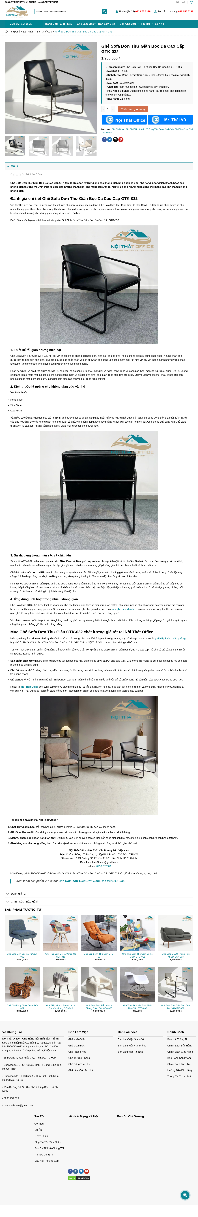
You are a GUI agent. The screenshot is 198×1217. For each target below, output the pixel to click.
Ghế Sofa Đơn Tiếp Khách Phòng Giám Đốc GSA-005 (99, 1007)
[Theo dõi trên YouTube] (86, 1171)
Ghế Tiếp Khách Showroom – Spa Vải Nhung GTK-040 (60, 1007)
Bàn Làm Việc (106, 24)
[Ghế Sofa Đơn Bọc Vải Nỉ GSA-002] (22, 933)
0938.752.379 (104, 866)
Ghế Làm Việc (85, 24)
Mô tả (14, 166)
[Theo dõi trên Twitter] (81, 1171)
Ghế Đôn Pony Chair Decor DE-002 (22, 1007)
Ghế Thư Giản (181, 129)
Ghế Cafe (169, 129)
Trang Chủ (51, 24)
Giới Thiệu (66, 24)
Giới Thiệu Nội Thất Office (17, 1208)
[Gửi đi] (104, 11)
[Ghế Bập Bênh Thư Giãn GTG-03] (99, 933)
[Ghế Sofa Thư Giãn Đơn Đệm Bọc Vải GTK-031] (175, 984)
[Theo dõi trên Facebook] (70, 1171)
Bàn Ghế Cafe (128, 24)
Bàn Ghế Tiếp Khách (135, 129)
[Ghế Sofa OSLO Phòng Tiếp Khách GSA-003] (175, 933)
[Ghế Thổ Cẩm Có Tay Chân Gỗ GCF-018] (60, 933)
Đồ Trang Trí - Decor (155, 129)
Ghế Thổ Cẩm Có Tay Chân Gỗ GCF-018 (60, 955)
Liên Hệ (34, 1208)
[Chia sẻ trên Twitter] (109, 139)
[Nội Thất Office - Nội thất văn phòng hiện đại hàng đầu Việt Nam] (17, 12)
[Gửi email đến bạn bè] (115, 139)
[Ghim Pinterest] (120, 139)
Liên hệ (159, 24)
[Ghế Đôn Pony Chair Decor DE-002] (22, 984)
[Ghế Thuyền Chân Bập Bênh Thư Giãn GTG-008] (137, 984)
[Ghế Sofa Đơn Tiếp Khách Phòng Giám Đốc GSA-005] (99, 984)
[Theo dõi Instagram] (75, 1171)
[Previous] (10, 88)
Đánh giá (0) (18, 893)
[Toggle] (8, 166)
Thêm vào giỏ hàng (133, 109)
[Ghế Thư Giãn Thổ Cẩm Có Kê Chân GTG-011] (137, 933)
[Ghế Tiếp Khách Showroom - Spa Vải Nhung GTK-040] (60, 984)
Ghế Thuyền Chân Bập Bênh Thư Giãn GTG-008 (137, 1007)
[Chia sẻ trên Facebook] (104, 139)
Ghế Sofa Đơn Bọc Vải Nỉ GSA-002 (22, 955)
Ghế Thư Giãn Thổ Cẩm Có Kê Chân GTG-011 (137, 955)
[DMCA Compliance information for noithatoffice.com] (79, 1178)
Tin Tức (145, 24)
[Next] (91, 88)
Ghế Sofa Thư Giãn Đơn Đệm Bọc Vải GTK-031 (175, 1007)
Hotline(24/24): (135, 11)
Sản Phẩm (28, 31)
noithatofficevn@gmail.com (18, 1105)
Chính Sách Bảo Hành (25, 901)
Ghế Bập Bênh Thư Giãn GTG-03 (99, 955)
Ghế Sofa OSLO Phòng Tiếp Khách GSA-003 (176, 955)
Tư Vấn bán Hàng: (175, 11)
